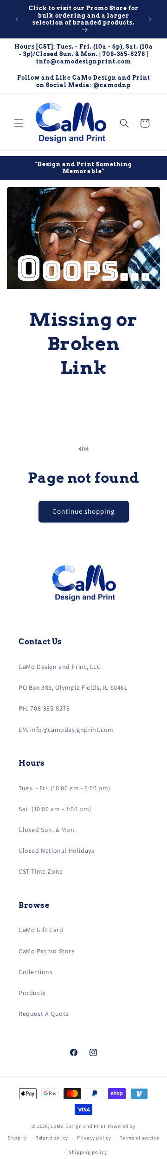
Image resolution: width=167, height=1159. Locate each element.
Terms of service (139, 1137)
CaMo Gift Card (41, 930)
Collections (36, 972)
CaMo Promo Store (47, 951)
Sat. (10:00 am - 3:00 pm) (55, 809)
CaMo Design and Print (78, 1126)
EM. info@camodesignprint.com (66, 729)
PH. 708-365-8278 (44, 708)
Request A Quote (44, 1013)
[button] (18, 123)
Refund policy (51, 1137)
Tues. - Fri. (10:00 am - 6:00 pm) (64, 788)
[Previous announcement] (17, 19)
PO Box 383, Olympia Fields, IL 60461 (73, 687)
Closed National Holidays (56, 850)
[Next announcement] (150, 19)
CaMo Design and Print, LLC (60, 666)
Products (32, 993)
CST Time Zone (41, 871)
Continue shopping (83, 511)
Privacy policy (94, 1137)
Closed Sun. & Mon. (47, 829)
